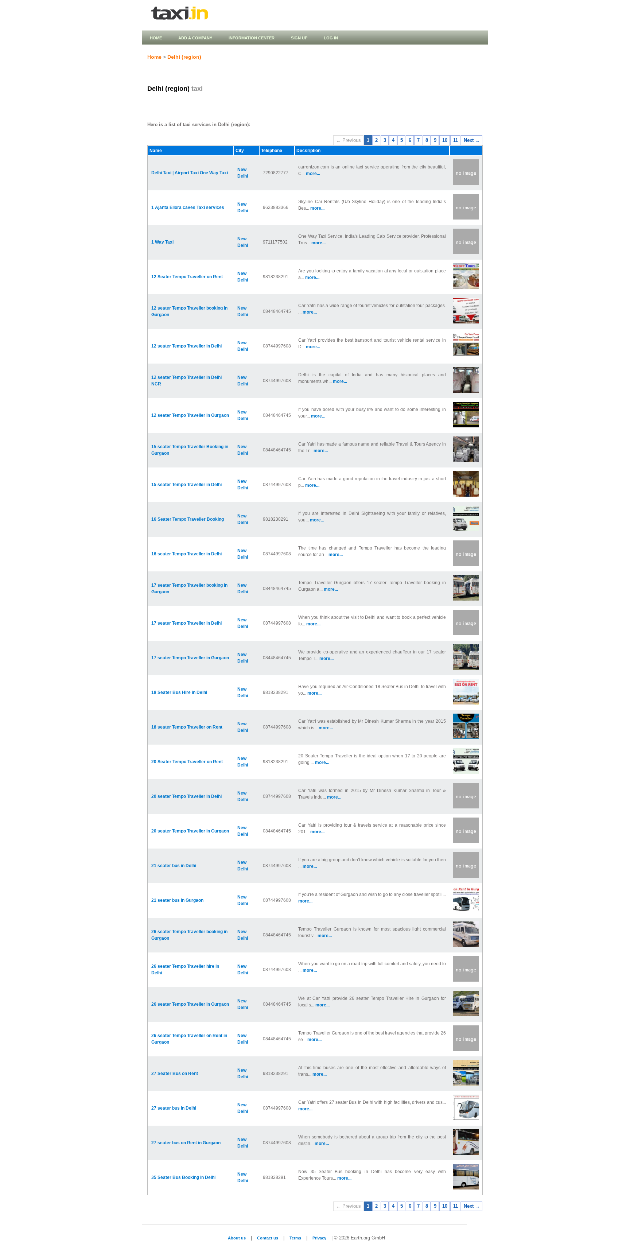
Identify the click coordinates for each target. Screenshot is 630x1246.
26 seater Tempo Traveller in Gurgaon (190, 1004)
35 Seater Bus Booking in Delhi (183, 1177)
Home (156, 38)
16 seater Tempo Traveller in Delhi (186, 553)
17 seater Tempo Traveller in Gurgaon (190, 657)
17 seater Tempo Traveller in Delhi (186, 623)
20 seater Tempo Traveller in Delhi (186, 796)
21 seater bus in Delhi (173, 865)
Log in (331, 38)
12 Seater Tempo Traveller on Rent (187, 276)
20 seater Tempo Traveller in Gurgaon (190, 831)
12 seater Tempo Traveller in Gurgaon (190, 415)
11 (455, 140)
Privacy (319, 1238)
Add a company (195, 38)
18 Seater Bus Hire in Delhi (179, 692)
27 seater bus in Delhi (173, 1108)
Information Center (252, 38)
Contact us (267, 1238)
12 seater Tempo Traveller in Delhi (186, 346)
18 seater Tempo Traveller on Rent (186, 727)
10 (444, 140)
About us (237, 1238)
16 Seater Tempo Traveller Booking (187, 519)
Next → (472, 140)
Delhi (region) (184, 57)
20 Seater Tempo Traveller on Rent (187, 761)
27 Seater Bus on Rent (174, 1073)
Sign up (299, 38)
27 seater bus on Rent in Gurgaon (186, 1142)
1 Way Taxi (162, 242)
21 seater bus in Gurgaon (177, 900)
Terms (295, 1238)
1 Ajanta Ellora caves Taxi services (187, 207)
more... (313, 173)
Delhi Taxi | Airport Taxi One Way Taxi (189, 172)
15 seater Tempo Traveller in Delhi (186, 484)
